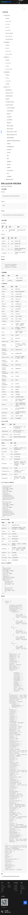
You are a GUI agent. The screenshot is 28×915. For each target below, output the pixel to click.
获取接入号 (9, 122)
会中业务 (8, 152)
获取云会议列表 (10, 128)
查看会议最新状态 (10, 137)
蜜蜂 (21, 891)
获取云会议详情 (10, 125)
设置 (8, 173)
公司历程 (15, 885)
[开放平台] (8, 1)
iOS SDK (7, 27)
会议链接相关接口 (10, 146)
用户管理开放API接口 (10, 101)
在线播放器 (9, 176)
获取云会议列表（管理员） (12, 131)
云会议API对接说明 (11, 107)
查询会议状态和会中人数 (12, 134)
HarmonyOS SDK (9, 36)
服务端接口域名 (9, 89)
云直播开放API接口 (9, 179)
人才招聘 (15, 890)
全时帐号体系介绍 (9, 95)
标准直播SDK (6, 57)
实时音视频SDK (7, 42)
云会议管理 (9, 116)
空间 (21, 890)
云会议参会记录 (10, 170)
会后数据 (8, 167)
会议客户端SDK (7, 15)
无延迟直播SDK (7, 72)
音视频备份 (9, 161)
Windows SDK (8, 21)
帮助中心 (9, 885)
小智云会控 (22, 888)
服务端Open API (7, 87)
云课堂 (2, 890)
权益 (8, 155)
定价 (2, 891)
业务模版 (8, 143)
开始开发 (7, 18)
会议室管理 (9, 149)
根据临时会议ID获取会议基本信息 (13, 140)
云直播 (2, 888)
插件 (21, 893)
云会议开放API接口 (9, 104)
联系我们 (15, 888)
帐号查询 (8, 113)
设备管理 (8, 164)
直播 (8, 158)
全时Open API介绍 (9, 92)
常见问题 (7, 84)
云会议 (2, 885)
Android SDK (8, 30)
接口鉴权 (7, 98)
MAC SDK (8, 24)
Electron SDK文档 (9, 33)
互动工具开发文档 (9, 39)
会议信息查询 (9, 119)
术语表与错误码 (10, 110)
